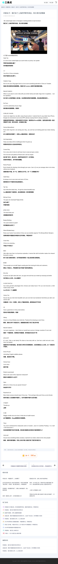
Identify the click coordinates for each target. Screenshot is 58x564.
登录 (47, 2)
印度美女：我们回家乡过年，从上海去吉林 (15, 518)
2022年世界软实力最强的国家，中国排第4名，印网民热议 (18, 521)
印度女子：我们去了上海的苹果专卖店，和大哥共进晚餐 (22, 7)
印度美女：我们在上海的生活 (11, 530)
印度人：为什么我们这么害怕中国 (13, 533)
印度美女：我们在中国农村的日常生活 (14, 510)
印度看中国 (8, 7)
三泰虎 (8, 449)
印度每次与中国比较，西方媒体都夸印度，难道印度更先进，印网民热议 (22, 507)
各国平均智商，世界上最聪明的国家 (13, 512)
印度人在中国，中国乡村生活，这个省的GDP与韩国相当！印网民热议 (21, 524)
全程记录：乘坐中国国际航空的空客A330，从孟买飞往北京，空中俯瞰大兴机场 (23, 515)
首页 (4, 7)
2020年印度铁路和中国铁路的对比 (13, 527)
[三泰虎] (7, 3)
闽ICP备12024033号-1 (41, 561)
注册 (52, 2)
